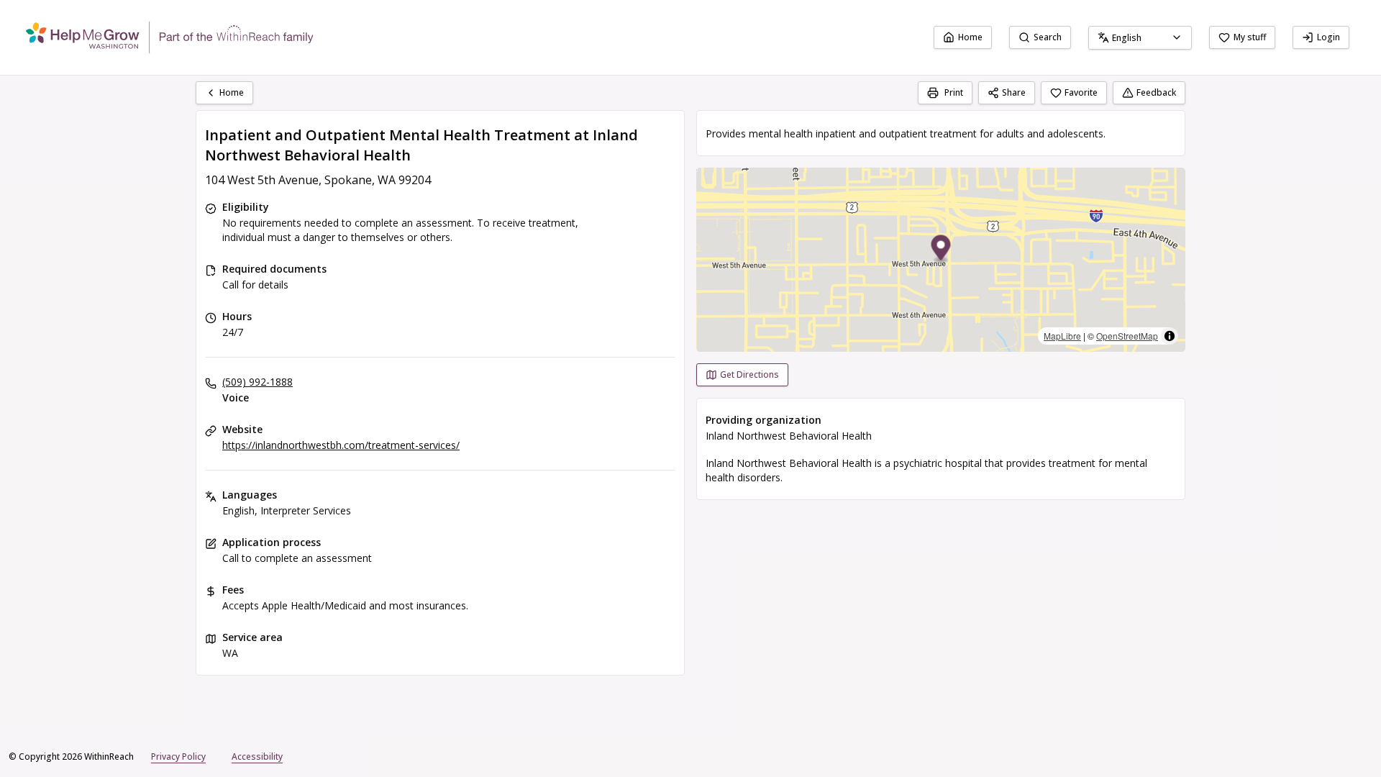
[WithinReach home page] (170, 37)
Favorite (1081, 92)
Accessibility (257, 756)
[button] (941, 250)
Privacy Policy (178, 756)
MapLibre (1062, 336)
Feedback (1156, 92)
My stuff (1250, 37)
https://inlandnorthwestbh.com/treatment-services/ (341, 445)
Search (1048, 37)
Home (970, 37)
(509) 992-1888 (257, 381)
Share (1014, 92)
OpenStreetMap (1127, 336)
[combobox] (1140, 38)
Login (1328, 37)
